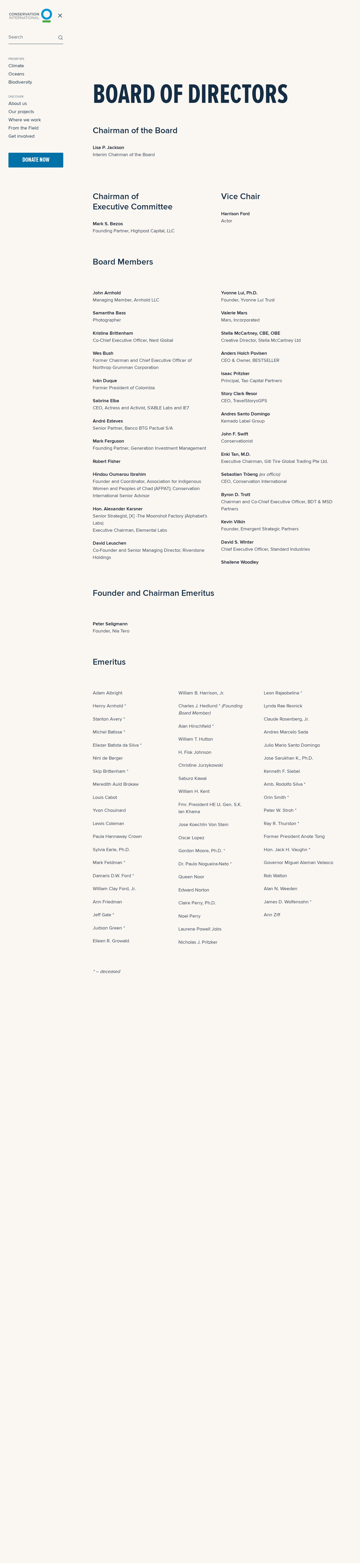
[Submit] (59, 37)
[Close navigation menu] (60, 15)
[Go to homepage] (30, 15)
